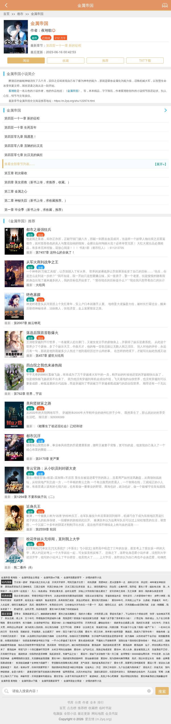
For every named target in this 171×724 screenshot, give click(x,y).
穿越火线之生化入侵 (40, 582)
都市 (20, 13)
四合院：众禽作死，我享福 (123, 586)
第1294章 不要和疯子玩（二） (35, 496)
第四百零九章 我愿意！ (20, 136)
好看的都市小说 (93, 577)
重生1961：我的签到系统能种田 (67, 658)
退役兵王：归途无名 (153, 667)
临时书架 (105, 708)
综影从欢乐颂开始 (94, 595)
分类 (78, 702)
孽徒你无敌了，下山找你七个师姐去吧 (129, 613)
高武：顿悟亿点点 (107, 604)
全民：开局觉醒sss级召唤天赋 (133, 604)
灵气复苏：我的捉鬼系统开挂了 (96, 662)
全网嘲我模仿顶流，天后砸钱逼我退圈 (30, 658)
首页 (6, 13)
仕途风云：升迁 (93, 667)
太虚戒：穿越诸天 (152, 600)
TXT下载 (145, 60)
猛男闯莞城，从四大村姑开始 (77, 671)
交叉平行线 (66, 627)
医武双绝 (51, 644)
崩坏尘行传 (133, 582)
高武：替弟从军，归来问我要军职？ (31, 667)
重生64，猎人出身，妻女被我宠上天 (132, 649)
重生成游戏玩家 (86, 640)
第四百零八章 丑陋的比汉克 (23, 145)
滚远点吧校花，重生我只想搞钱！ (93, 600)
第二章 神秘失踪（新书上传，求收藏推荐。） (36, 200)
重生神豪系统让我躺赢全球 (154, 676)
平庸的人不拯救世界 (106, 640)
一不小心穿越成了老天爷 (64, 640)
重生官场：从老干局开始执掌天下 (70, 676)
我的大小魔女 (85, 613)
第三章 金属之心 (15, 191)
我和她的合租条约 (136, 671)
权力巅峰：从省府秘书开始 (36, 622)
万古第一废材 (20, 582)
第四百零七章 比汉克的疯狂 (23, 154)
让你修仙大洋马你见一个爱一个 (80, 604)
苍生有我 (13, 631)
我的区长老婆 (143, 622)
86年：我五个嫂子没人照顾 (69, 631)
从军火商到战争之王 (42, 261)
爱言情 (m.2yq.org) (98, 719)
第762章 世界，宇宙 (28, 393)
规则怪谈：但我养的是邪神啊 (32, 653)
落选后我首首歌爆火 (42, 332)
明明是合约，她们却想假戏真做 (74, 644)
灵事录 (77, 627)
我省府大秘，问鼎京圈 (107, 627)
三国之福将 (39, 586)
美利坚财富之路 (38, 403)
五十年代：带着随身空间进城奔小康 (43, 618)
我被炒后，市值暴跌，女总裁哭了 (37, 631)
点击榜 (71, 708)
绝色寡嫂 (33, 294)
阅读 (26, 60)
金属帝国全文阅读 (30, 577)
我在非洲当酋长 (22, 595)
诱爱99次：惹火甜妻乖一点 (112, 582)
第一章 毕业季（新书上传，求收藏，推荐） (34, 209)
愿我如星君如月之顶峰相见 (18, 586)
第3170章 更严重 (47, 458)
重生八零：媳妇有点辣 (149, 586)
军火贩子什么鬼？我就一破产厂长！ (138, 627)
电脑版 (58, 713)
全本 (93, 702)
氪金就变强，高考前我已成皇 (59, 600)
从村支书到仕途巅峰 (62, 649)
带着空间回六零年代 (42, 595)
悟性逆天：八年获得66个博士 (137, 595)
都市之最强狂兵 (38, 229)
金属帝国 (37, 13)
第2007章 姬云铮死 (27, 323)
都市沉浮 (33, 435)
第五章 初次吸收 (15, 173)
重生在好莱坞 (13, 622)
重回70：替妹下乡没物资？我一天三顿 (99, 653)
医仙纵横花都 (91, 658)
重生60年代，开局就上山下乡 (126, 600)
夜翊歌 (46, 30)
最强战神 (96, 644)
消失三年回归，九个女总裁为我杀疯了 (122, 667)
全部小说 (70, 713)
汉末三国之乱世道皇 (75, 586)
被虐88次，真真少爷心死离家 (104, 676)
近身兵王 (33, 506)
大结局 (40, 284)
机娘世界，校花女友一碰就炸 (28, 600)
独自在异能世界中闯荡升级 (31, 644)
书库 (70, 702)
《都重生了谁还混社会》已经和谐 (59, 426)
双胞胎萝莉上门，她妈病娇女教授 (39, 613)
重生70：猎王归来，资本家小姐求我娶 (104, 631)
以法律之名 (88, 627)
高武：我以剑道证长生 (143, 658)
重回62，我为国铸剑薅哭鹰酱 (115, 658)
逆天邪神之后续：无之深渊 (123, 591)
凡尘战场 (151, 671)
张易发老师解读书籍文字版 (36, 640)
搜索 (162, 691)
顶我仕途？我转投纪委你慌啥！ (134, 640)
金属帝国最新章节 (72, 577)
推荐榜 (82, 708)
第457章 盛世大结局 (50, 355)
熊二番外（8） (24, 567)
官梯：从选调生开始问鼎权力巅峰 (37, 636)
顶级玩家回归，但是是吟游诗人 (109, 671)
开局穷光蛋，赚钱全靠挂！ (98, 622)
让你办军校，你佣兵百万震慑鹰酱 (73, 636)
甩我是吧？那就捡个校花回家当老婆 (80, 618)
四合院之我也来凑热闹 (44, 365)
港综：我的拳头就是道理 (150, 591)
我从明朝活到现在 (129, 676)
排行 (101, 702)
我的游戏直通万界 (112, 644)
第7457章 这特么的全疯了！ (55, 252)
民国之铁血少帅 (55, 586)
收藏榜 (93, 708)
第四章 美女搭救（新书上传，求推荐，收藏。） (37, 182)
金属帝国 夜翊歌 (9, 577)
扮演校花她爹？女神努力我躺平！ (32, 662)
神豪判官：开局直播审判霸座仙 (36, 676)
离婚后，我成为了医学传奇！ (139, 631)
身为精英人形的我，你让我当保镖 (41, 627)
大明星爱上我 (101, 613)
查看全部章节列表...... (86, 164)
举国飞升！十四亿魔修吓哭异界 (33, 649)
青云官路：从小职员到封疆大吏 (51, 468)
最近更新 (84, 713)
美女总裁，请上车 (14, 618)
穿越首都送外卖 (113, 595)
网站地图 (98, 713)
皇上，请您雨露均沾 (97, 586)
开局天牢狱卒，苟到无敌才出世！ (68, 582)
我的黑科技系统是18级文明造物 (67, 667)
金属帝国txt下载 (51, 577)
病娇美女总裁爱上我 (124, 622)
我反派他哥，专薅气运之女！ (63, 653)
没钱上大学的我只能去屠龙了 (92, 591)
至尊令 (17, 613)
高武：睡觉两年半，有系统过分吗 (46, 604)
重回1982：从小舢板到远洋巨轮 (67, 622)
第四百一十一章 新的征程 (63, 45)
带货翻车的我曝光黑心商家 (65, 662)
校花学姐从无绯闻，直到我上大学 (53, 538)
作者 (85, 702)
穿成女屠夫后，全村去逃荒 (62, 591)
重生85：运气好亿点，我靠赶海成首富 (93, 649)
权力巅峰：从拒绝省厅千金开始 (140, 636)
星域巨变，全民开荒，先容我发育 (30, 609)
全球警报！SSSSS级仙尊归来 (135, 653)
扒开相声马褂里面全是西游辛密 (107, 636)
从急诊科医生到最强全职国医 (68, 595)
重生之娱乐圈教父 (67, 613)
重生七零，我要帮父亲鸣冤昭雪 (129, 662)
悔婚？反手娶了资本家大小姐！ (116, 618)
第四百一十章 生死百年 (20, 127)
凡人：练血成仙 (39, 591)
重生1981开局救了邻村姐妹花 (63, 609)
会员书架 (111, 713)
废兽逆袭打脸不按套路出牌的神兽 (44, 671)
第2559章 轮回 (46, 529)
